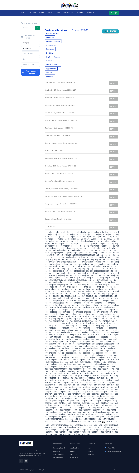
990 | (102, 353)
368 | (79, 273)
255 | (63, 260)
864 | (81, 337)
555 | (116, 296)
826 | (71, 332)
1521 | (109, 430)
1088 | (51, 369)
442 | (88, 282)
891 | (50, 342)
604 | (96, 303)
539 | (50, 296)
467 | (47, 287)
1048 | (76, 362)
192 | (107, 250)
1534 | (93, 432)
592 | (46, 303)
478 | (94, 287)
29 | (49, 234)
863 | (77, 337)
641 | (101, 307)
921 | (102, 344)
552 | (104, 296)
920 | (98, 344)
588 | (105, 301)
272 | (58, 262)
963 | (59, 351)
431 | (115, 280)
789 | (63, 328)
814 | (96, 330)
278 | (83, 262)
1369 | (61, 408)
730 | (107, 319)
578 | (63, 301)
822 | (54, 332)
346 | (63, 271)
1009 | (115, 355)
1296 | (93, 396)
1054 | (104, 362)
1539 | (116, 432)
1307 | (71, 398)
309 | (63, 266)
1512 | (70, 430)
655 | (88, 310)
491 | (76, 289)
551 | (100, 296)
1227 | (70, 387)
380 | (55, 275)
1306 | (66, 398)
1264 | (93, 392)
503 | (54, 291)
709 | (98, 316)
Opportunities (51, 69)
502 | (50, 291)
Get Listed (32, 13)
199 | (62, 253)
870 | (107, 337)
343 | (50, 271)
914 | (74, 344)
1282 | (102, 394)
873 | (46, 339)
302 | (109, 264)
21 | (98, 232)
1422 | (87, 414)
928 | (56, 346)
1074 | (56, 367)
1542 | (55, 434)
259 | (79, 260)
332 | (79, 269)
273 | (63, 262)
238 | (68, 257)
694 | (106, 314)
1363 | (106, 405)
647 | (55, 310)
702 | (67, 316)
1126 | (68, 373)
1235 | (107, 387)
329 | (67, 269)
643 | (110, 307)
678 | (111, 312)
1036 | (93, 360)
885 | (97, 339)
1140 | (55, 376)
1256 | (55, 392)
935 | (85, 346)
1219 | (108, 385)
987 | (89, 353)
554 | (112, 296)
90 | (98, 239)
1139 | (51, 376)
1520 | (104, 430)
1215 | (91, 385)
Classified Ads (68, 13)
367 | (75, 273)
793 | (80, 328)
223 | (82, 255)
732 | (115, 319)
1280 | (93, 394)
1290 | (65, 396)
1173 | (51, 380)
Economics (50, 49)
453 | (63, 285)
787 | (55, 328)
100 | (57, 241)
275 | (71, 262)
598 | (71, 303)
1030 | (65, 360)
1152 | (107, 376)
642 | (105, 307)
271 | (54, 262)
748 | (109, 321)
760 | (85, 323)
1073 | (51, 367)
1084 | (104, 367)
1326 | (82, 401)
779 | (93, 326)
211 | (110, 253)
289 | (55, 264)
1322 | (64, 401)
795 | (89, 328)
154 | (110, 246)
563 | (75, 298)
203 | (78, 253)
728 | (99, 319)
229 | (106, 255)
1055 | (109, 362)
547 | (83, 296)
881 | (81, 339)
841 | (59, 335)
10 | (66, 232)
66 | (94, 237)
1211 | (74, 385)
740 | (76, 321)
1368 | (56, 408)
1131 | (90, 373)
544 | (71, 296)
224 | (86, 255)
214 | (47, 255)
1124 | (60, 373)
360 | (46, 273)
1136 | (111, 373)
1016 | (72, 357)
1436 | (79, 417)
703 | (72, 316)
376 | (112, 273)
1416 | (60, 414)
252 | (51, 260)
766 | (110, 323)
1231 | (89, 387)
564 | (79, 298)
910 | (59, 344)
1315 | (106, 398)
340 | (111, 269)
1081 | (90, 367)
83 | (75, 239)
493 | (85, 289)
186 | (84, 250)
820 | (46, 332)
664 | (51, 312)
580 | (71, 301)
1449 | (67, 419)
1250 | (103, 389)
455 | (71, 285)
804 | (55, 330)
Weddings (50, 76)
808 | (72, 330)
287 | (46, 264)
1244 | (74, 389)
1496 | (70, 427)
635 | (76, 307)
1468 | (85, 421)
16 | (83, 232)
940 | (106, 346)
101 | (61, 241)
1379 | (107, 408)
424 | (86, 280)
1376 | (93, 408)
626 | (114, 305)
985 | (80, 353)
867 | (94, 337)
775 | (76, 326)
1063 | (75, 364)
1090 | (61, 369)
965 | (67, 351)
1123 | (55, 373)
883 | (89, 339)
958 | (110, 348)
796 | (93, 328)
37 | (74, 234)
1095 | (85, 369)
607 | (109, 303)
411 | (109, 278)
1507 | (47, 430)
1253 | (116, 389)
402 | (71, 278)
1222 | (47, 387)
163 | (70, 248)
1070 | (109, 364)
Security (49, 72)
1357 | (78, 405)
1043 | (52, 362)
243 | (88, 257)
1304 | (57, 398)
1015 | (68, 357)
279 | (88, 262)
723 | (78, 319)
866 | (89, 337)
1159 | (63, 378)
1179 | (77, 380)
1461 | (51, 421)
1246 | (83, 389)
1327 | (87, 401)
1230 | (84, 387)
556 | (46, 298)
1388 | (76, 410)
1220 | (113, 385)
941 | (110, 346)
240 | (76, 257)
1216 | (95, 385)
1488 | (105, 425)
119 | (53, 244)
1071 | (114, 364)
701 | (63, 316)
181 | (65, 250)
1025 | (113, 357)
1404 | (79, 412)
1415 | (56, 414)
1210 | (70, 385)
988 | (93, 353)
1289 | (61, 396)
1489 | (110, 425)
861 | (68, 337)
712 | (109, 316)
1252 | (111, 389)
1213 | (82, 385)
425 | (90, 280)
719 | (62, 319)
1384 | (57, 410)
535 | (107, 294)
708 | (93, 316)
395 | (117, 275)
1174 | (55, 380)
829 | (84, 332)
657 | (97, 310)
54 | (55, 237)
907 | (47, 344)
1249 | (98, 389)
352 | (88, 271)
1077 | (70, 367)
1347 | (107, 403)
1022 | (99, 357)
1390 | (85, 410)
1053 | (100, 362)
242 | (84, 257)
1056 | (114, 362)
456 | (75, 285)
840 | (55, 335)
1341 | (79, 403)
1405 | (84, 412)
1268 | (112, 392)
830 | (88, 332)
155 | (114, 246)
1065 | (84, 364)
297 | (88, 264)
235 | (55, 257)
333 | (83, 269)
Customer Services (53, 41)
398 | (55, 278)
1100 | (109, 369)
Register (90, 451)
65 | (90, 237)
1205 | (47, 385)
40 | (84, 234)
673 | (90, 312)
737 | (63, 321)
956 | (101, 348)
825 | (67, 332)
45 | (100, 234)
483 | (115, 287)
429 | (107, 280)
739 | (71, 321)
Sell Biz (42, 13)
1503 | (103, 427)
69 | (104, 237)
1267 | (107, 392)
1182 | (90, 380)
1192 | (59, 383)
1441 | (103, 417)
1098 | (99, 369)
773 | (67, 326)
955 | (97, 348)
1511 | (66, 430)
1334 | (47, 403)
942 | (114, 346)
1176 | (64, 380)
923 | (110, 344)
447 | (109, 282)
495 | (93, 289)
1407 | (94, 412)
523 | (58, 294)
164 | (73, 248)
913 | (70, 344)
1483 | (81, 425)
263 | (96, 260)
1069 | (104, 364)
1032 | (74, 360)
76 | (52, 239)
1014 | (63, 357)
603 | (92, 303)
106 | (80, 241)
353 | (92, 271)
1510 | (62, 430)
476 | (85, 287)
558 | (54, 298)
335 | (91, 269)
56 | (61, 237)
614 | (65, 305)
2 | (47, 232)
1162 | (76, 378)
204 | (82, 253)
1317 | (115, 398)
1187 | (112, 380)
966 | (72, 351)
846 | (80, 335)
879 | (72, 339)
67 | (97, 237)
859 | (60, 337)
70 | (107, 237)
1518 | (95, 430)
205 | (86, 253)
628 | (47, 307)
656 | (92, 310)
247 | (105, 257)
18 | (89, 232)
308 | (59, 266)
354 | (96, 271)
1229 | (80, 387)
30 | (52, 234)
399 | (59, 278)
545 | (75, 296)
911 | (63, 344)
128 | (86, 244)
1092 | (70, 369)
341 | (115, 269)
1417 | (65, 414)
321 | (108, 266)
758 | (76, 323)
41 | (87, 234)
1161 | (72, 378)
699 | (55, 316)
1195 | (72, 383)
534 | (103, 294)
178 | (54, 250)
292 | (67, 264)
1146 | (81, 376)
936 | (89, 346)
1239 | (51, 389)
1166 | (94, 378)
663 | (47, 312)
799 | (106, 328)
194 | (115, 250)
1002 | (81, 355)
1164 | (85, 378)
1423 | (92, 414)
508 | (75, 291)
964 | (63, 351)
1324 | (73, 401)
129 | (90, 244)
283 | (104, 262)
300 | (100, 264)
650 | (68, 310)
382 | (63, 275)
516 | (105, 291)
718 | (58, 319)
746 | (100, 321)
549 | (92, 296)
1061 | (65, 364)
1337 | (60, 403)
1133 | (98, 373)
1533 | (89, 432)
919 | (94, 344)
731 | (111, 319)
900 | (89, 342)
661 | (114, 310)
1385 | (61, 410)
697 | (47, 316)
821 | (50, 332)
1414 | (52, 414)
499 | (110, 289)
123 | (67, 244)
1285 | (116, 394)
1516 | (87, 430)
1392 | (94, 410)
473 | (73, 287)
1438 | (88, 417)
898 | (80, 342)
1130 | (86, 373)
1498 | (80, 427)
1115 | (97, 371)
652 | (76, 310)
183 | (73, 250)
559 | (59, 298)
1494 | (60, 427)
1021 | (95, 357)
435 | (59, 282)
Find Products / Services (31, 72)
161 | (62, 248)
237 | (63, 257)
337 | (99, 269)
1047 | (71, 362)
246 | (100, 257)
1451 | (76, 419)
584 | (88, 301)
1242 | (65, 389)
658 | (101, 310)
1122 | (51, 373)
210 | (107, 253)
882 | (85, 339)
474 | (77, 287)
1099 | (104, 369)
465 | (113, 285)
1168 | (103, 378)
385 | (75, 275)
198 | (58, 253)
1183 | (94, 380)
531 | (91, 294)
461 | (96, 285)
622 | (97, 305)
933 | (76, 346)
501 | (46, 291)
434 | (54, 282)
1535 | (98, 432)
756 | (68, 323)
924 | (114, 344)
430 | (111, 280)
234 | (51, 257)
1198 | (86, 383)
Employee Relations (53, 57)
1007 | (106, 355)
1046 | (66, 362)
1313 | (98, 398)
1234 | (102, 387)
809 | (76, 330)
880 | (76, 339)
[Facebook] (21, 461)
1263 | (88, 392)
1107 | (65, 371)
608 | (114, 303)
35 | (68, 234)
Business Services (52, 33)
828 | (79, 332)
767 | (114, 323)
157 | (47, 248)
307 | (55, 266)
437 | (67, 282)
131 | (97, 244)
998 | (63, 355)
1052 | (95, 362)
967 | (76, 351)
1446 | (52, 419)
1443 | (112, 417)
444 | (96, 282)
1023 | (104, 357)
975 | (110, 351)
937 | (93, 346)
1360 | (92, 405)
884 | (93, 339)
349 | (76, 271)
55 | (58, 237)
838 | (46, 335)
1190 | (51, 383)
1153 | (111, 376)
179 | (58, 250)
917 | (86, 344)
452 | (59, 285)
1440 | (98, 417)
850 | (97, 335)
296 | (84, 264)
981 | (63, 353)
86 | (85, 239)
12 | (71, 232)
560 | (63, 298)
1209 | (65, 385)
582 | (79, 301)
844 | (71, 335)
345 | (59, 271)
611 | (54, 305)
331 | (75, 269)
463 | (105, 285)
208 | (99, 253)
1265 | (97, 392)
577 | (59, 301)
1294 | (84, 396)
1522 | (113, 430)
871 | (111, 337)
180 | (62, 250)
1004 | (91, 355)
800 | (110, 328)
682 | (54, 314)
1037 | (98, 360)
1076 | (65, 367)
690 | (89, 314)
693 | (101, 314)
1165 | (89, 378)
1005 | (96, 355)
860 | (64, 337)
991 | (106, 353)
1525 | (52, 432)
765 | (106, 323)
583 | (84, 301)
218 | (62, 255)
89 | (95, 239)
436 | (63, 282)
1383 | (52, 410)
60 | (74, 237)
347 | (67, 271)
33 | (61, 234)
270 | (50, 262)
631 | (60, 307)
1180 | (81, 380)
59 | (71, 237)
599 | (76, 303)
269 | (46, 262)
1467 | (80, 421)
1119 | (114, 371)
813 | (92, 330)
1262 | (83, 392)
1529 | (70, 432)
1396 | (113, 410)
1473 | (108, 421)
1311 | (89, 398)
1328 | (91, 401)
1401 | (65, 412)
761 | (89, 323)
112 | (101, 241)
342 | (46, 271)
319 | (101, 266)
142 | (65, 246)
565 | (83, 298)
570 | (104, 298)
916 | (82, 344)
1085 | (109, 367)
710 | (102, 316)
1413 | (47, 414)
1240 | (56, 389)
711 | (105, 316)
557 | (50, 298)
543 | (67, 296)
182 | (69, 250)
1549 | (88, 434)
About (110, 470)
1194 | (68, 383)
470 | (60, 287)
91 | (101, 239)
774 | (72, 326)
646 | (50, 310)
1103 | (47, 371)
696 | (114, 314)
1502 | (99, 427)
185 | (81, 250)
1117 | (105, 371)
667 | (64, 312)
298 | (92, 264)
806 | (63, 330)
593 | (50, 303)
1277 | (79, 394)
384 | (71, 275)
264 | (100, 260)
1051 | (91, 362)
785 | (46, 328)
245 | (96, 257)
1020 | (90, 357)
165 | (77, 248)
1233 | (98, 387)
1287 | (51, 396)
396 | (46, 278)
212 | (114, 253)
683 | (59, 314)
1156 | (50, 378)
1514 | (78, 430)
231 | (114, 255)
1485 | (91, 425)
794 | (85, 328)
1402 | (70, 412)
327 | (58, 269)
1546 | (74, 434)
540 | (54, 296)
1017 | (77, 357)
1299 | (108, 396)
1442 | (107, 417)
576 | (54, 301)
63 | (84, 237)
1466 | (75, 421)
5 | (54, 232)
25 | (110, 232)
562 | (71, 298)
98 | (50, 241)
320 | (105, 266)
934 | (80, 346)
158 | (51, 248)
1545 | (69, 434)
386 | (79, 275)
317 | (93, 266)
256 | (67, 260)
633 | (68, 307)
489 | (68, 289)
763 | (97, 323)
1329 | (96, 401)
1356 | (73, 405)
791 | (72, 328)
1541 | (51, 434)
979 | (55, 353)
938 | (97, 346)
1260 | (74, 392)
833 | (100, 332)
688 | (80, 314)
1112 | (86, 371)
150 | (96, 246)
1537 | (107, 432)
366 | (71, 273)
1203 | (108, 383)
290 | (59, 264)
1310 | (85, 398)
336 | (95, 269)
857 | (51, 337)
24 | (107, 232)
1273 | (60, 394)
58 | (68, 237)
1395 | (108, 410)
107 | (84, 241)
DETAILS (113, 83)
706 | (85, 316)
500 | (115, 289)
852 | (105, 335)
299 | (96, 264)
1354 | (64, 405)
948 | (68, 348)
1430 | (51, 417)
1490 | (115, 425)
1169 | (107, 378)
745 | (96, 321)
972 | (97, 351)
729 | (103, 319)
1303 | (52, 398)
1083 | (99, 367)
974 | (106, 351)
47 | (107, 234)
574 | (46, 301)
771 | (59, 326)
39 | (81, 234)
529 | (83, 294)
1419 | (74, 414)
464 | (109, 285)
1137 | (115, 373)
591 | (117, 301)
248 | (109, 257)
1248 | (93, 389)
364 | (62, 273)
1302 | (47, 398)
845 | (76, 335)
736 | (59, 321)
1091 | (66, 369)
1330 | (101, 401)
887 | (106, 339)
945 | (55, 348)
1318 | (47, 401)
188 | (92, 250)
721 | (70, 319)
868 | (98, 337)
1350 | (47, 405)
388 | (88, 275)
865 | (85, 337)
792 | (76, 328)
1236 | (111, 387)
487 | (59, 289)
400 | (63, 278)
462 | (100, 285)
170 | (97, 248)
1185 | (103, 380)
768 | (47, 326)
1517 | (91, 430)
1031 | (70, 360)
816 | (103, 330)
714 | (117, 316)
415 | (50, 280)
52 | (48, 237)
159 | (55, 248)
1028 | (56, 360)
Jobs (58, 13)
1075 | (61, 367)
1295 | (89, 396)
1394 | (104, 410)
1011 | (51, 357)
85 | (82, 239)
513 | (94, 291)
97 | (47, 241)
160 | (58, 248)
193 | (111, 250)
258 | (75, 260)
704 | (76, 316)
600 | (80, 303)
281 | (96, 262)
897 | (76, 342)
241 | (80, 257)
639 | (93, 307)
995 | (51, 355)
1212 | (78, 385)
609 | (47, 305)
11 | (69, 232)
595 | (59, 303)
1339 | (69, 403)
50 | (117, 234)
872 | (115, 337)
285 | (112, 262)
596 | (63, 303)
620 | (89, 305)
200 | (66, 253)
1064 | (79, 364)
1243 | (69, 389)
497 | (102, 289)
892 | (54, 342)
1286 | (47, 396)
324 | (46, 269)
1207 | (56, 385)
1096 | (89, 369)
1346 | (102, 403)
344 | (54, 271)
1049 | (81, 362)
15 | (80, 232)
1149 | (94, 376)
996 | (55, 355)
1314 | (102, 398)
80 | (66, 239)
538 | (46, 296)
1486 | (95, 425)
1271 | (51, 394)
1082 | (94, 367)
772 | (63, 326)
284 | (108, 262)
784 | (114, 326)
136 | (116, 244)
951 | (80, 348)
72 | (113, 237)
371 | (92, 273)
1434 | (69, 417)
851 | (101, 335)
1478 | (57, 425)
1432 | (60, 417)
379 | (50, 275)
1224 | (56, 387)
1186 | (107, 380)
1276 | (74, 394)
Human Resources (52, 65)
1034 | (84, 360)
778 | (89, 326)
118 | (49, 244)
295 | (79, 264)
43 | (93, 234)
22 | (101, 232)
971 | (93, 351)
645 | (46, 310)
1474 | (113, 421)
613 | (62, 305)
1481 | (72, 425)
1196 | (77, 383)
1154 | (115, 376)
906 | (114, 342)
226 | (94, 255)
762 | (93, 323)
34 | (64, 234)
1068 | (99, 364)
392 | (104, 275)
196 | (50, 253)
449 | (47, 285)
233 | (47, 257)
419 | (66, 280)
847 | (84, 335)
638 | (89, 307)
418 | (62, 280)
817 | (107, 330)
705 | (80, 316)
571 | (108, 298)
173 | (108, 248)
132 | (101, 244)
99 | (53, 241)
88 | (92, 239)
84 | (78, 239)
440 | (80, 282)
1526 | (56, 432)
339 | (107, 269)
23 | (104, 232)
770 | (55, 326)
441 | (84, 282)
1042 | (47, 362)
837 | (117, 332)
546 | (79, 296)
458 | (84, 285)
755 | (63, 323)
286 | (117, 262)
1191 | (55, 383)
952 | (84, 348)
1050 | (86, 362)
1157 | (55, 378)
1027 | (51, 360)
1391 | (90, 410)
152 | (103, 246)
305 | (46, 266)
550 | (96, 296)
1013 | (59, 357)
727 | (95, 319)
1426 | (106, 414)
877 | (63, 339)
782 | (106, 326)
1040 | (112, 360)
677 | (107, 312)
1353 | (60, 405)
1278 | (84, 394)
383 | (67, 275)
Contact (116, 470)
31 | (55, 234)
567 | (92, 298)
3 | (49, 232)
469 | (56, 287)
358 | (112, 271)
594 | (54, 303)
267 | (112, 260)
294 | (75, 264)
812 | (88, 330)
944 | (50, 348)
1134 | (102, 373)
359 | (116, 271)
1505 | (113, 427)
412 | (113, 278)
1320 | (55, 401)
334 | (87, 269)
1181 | (86, 380)
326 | (54, 269)
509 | (79, 291)
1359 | (87, 405)
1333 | (114, 401)
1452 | (81, 419)
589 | (109, 301)
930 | (64, 346)
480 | (103, 287)
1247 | (88, 389)
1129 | (81, 373)
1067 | (94, 364)
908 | (51, 344)
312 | (74, 266)
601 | (84, 303)
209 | (103, 253)
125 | (75, 244)
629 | (51, 307)
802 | (46, 330)
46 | (103, 234)
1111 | (82, 371)
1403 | (75, 412)
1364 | (111, 405)
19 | (92, 232)
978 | (51, 353)
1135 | (107, 373)
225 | (90, 255)
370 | (88, 273)
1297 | (98, 396)
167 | (85, 248)
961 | (50, 351)
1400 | (61, 412)
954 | (93, 348)
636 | (80, 307)
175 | (115, 248)
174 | (112, 248)
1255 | (51, 392)
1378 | (103, 408)
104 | (72, 241)
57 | (64, 237)
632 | (64, 307)
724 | (82, 319)
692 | (97, 314)
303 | (113, 264)
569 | (100, 298)
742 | (84, 321)
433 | (50, 282)
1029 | (61, 360)
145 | (76, 246)
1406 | (89, 412)
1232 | (93, 387)
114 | (108, 241)
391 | (100, 275)
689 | (85, 314)
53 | (51, 237)
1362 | (101, 405)
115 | (112, 241)
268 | (117, 260)
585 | (92, 301)
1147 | (85, 376)
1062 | (70, 364)
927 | (51, 346)
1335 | (51, 403)
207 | (95, 253)
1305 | (61, 398)
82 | (72, 239)
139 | (54, 246)
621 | (93, 305)
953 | (89, 348)
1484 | (86, 425)
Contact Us (90, 13)
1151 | (103, 376)
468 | (52, 287)
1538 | (112, 432)
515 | (102, 291)
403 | (76, 278)
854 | (114, 335)
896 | (72, 342)
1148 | (90, 376)
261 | (88, 260)
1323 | (68, 401)
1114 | (94, 371)
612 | (58, 305)
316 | (89, 266)
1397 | (47, 412)
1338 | (65, 403)
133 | (104, 244)
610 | (50, 305)
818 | (111, 330)
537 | (115, 294)
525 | (66, 294)
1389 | (80, 410)
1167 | (98, 378)
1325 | (78, 401)
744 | (92, 321)
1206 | (51, 385)
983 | (72, 353)
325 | (50, 269)
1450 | (72, 419)
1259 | (69, 392)
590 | (113, 301)
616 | (73, 305)
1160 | (68, 378)
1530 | (75, 432)
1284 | (112, 394)
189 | (96, 250)
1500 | (89, 427)
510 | (83, 291)
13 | (74, 232)
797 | (97, 328)
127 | (82, 244)
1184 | (99, 380)
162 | (66, 248)
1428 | (116, 414)
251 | (47, 260)
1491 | (47, 427)
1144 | (72, 376)
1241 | (60, 389)
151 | (99, 246)
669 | (73, 312)
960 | (47, 351)
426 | (94, 280)
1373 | (79, 408)
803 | (50, 330)
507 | (71, 291)
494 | (89, 289)
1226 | (66, 387)
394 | (113, 275)
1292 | (74, 396)
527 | (74, 294)
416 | (54, 280)
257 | (71, 260)
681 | (50, 314)
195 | (46, 253)
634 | (72, 307)
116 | (115, 241)
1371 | (70, 408)
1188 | (116, 380)
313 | (78, 266)
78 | (59, 239)
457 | (79, 285)
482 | (111, 287)
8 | (61, 232)
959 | (114, 348)
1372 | (74, 408)
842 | (63, 335)
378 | (46, 275)
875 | (55, 339)
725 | (86, 319)
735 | (55, 321)
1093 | (75, 369)
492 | (80, 289)
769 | (51, 326)
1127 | (72, 373)
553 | (108, 296)
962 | (54, 351)
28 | (46, 234)
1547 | (79, 434)
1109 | (74, 371)
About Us (80, 13)
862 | (72, 337)
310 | (67, 266)
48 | (110, 234)
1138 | (47, 376)
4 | (52, 232)
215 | (51, 255)
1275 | (69, 394)
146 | (80, 246)
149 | (92, 246)
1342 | (83, 403)
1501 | (94, 427)
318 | (97, 266)
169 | (93, 248)
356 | (104, 271)
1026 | (47, 360)
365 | (67, 273)
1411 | (113, 412)
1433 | (65, 417)
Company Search (59, 448)
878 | (68, 339)
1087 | (47, 369)
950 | (76, 348)
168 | (89, 248)
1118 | (110, 371)
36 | (71, 234)
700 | (59, 316)
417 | (58, 280)
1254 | (47, 392)
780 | (97, 326)
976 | (114, 351)
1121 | (47, 373)
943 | (46, 348)
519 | (117, 291)
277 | (79, 262)
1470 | (94, 421)
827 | (75, 332)
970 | (89, 351)
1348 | (112, 403)
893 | (59, 342)
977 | (47, 353)
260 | (84, 260)
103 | (68, 241)
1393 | (99, 410)
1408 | (99, 412)
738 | (67, 321)
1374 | (84, 408)
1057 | (47, 364)
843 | (67, 335)
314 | (82, 266)
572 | (112, 298)
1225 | (61, 387)
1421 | (83, 414)
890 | (47, 342)
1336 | (55, 403)
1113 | (90, 371)
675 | (98, 312)
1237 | (116, 387)
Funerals (49, 61)
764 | (101, 323)
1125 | (64, 373)
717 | (54, 319)
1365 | (115, 405)
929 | (60, 346)
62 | (80, 237)
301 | (105, 264)
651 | (72, 310)
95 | (115, 239)
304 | (117, 264)
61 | (77, 237)
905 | (110, 342)
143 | (69, 246)
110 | (95, 241)
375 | (108, 273)
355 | (100, 271)
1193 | (63, 383)
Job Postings (74, 448)
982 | (67, 353)
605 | (101, 303)
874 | (50, 339)
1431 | (56, 417)
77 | (55, 239)
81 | (69, 239)
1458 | (109, 419)
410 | (106, 278)
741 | (80, 321)
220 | (70, 255)
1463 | (60, 421)
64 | (87, 237)
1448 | (62, 419)
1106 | (60, 371)
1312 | (93, 398)
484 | (47, 289)
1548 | (84, 434)
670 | (77, 312)
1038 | (103, 360)
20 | (95, 232)
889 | (115, 339)
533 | (99, 294)
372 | (96, 273)
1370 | (65, 408)
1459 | (114, 419)
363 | (58, 273)
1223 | (52, 387)
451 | (55, 285)
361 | (50, 273)
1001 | (77, 355)
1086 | (113, 367)
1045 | (62, 362)
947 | (63, 348)
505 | (62, 291)
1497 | (75, 427)
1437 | (84, 417)
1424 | (97, 414)
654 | (84, 310)
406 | (88, 278)
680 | (47, 314)
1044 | (57, 362)
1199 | (90, 383)
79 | (62, 239)
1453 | (85, 419)
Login (115, 13)
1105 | (56, 371)
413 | (117, 278)
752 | (51, 323)
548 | (88, 296)
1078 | (75, 367)
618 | (81, 305)
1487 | (100, 425)
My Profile (91, 454)
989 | (98, 353)
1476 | (47, 425)
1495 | (65, 427)
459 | (88, 285)
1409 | (104, 412)
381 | (59, 275)
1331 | (105, 401)
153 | (106, 246)
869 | (102, 337)
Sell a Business (58, 454)
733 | (46, 321)
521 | (50, 294)
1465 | (70, 421)
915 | (78, 344)
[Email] (26, 461)
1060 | (61, 364)
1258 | (65, 392)
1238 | (47, 389)
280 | (92, 262)
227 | (98, 255)
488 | (63, 289)
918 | (90, 344)
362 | (54, 273)
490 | (72, 289)
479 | (98, 287)
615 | (69, 305)
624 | (105, 305)
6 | (56, 232)
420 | (70, 280)
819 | (115, 330)
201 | (70, 253)
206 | (90, 253)
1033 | (79, 360)
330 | (71, 269)
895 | (67, 342)
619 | (85, 305)
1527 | (61, 432)
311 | (70, 266)
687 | (76, 314)
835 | (108, 332)
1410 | (109, 412)
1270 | (47, 394)
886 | (102, 339)
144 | (72, 246)
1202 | (104, 383)
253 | (55, 260)
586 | (96, 301)
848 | (89, 335)
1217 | (100, 385)
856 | (47, 337)
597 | (67, 303)
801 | (115, 328)
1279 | (88, 394)
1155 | (46, 378)
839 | (50, 335)
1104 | (52, 371)
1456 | (99, 419)
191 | (104, 250)
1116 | (101, 371)
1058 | (51, 364)
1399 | (56, 412)
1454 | (90, 419)
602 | (88, 303)
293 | (71, 264)
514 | (98, 291)
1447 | (57, 419)
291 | (63, 264)
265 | (104, 260)
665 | (56, 312)
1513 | (74, 430)
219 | (66, 255)
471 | (64, 287)
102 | (64, 241)
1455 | (95, 419)
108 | (88, 241)
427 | (98, 280)
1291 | (70, 396)
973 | (101, 351)
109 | (92, 241)
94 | (111, 239)
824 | (62, 332)
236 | (59, 257)
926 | (47, 346)
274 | (67, 262)
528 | (78, 294)
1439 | (93, 417)
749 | (113, 321)
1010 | (47, 357)
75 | (49, 239)
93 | (108, 239)
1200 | (94, 383)
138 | (50, 246)
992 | (110, 353)
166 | (81, 248)
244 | (92, 257)
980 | (59, 353)
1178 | (72, 380)
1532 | (84, 432)
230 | (110, 255)
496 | (97, 289)
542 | (62, 296)
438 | (71, 282)
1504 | (108, 427)
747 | (105, 321)
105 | (76, 241)
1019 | (86, 357)
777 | (84, 326)
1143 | (68, 376)
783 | (110, 326)
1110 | (78, 371)
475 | (81, 287)
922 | (106, 344)
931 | (68, 346)
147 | (84, 246)
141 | (61, 246)
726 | (90, 319)
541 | (58, 296)
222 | (78, 255)
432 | (46, 282)
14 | (77, 232)
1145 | (76, 376)
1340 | (74, 403)
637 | (85, 307)
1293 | (79, 396)
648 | (59, 310)
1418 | (69, 414)
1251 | (107, 389)
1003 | (86, 355)
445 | (101, 282)
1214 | (87, 385)
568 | (96, 298)
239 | (72, 257)
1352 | (55, 405)
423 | (82, 280)
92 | (105, 239)
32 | (58, 234)
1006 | (101, 355)
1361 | (97, 405)
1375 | (88, 408)
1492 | (51, 427)
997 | (59, 355)
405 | (84, 278)
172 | (104, 248)
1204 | (113, 383)
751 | (47, 323)
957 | (105, 348)
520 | (46, 294)
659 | (105, 310)
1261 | (79, 392)
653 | (80, 310)
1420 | (78, 414)
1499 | (85, 427)
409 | (101, 278)
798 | (102, 328)
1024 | (108, 357)
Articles (50, 13)
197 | (54, 253)
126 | (78, 244)
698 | (51, 316)
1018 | (81, 357)
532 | (95, 294)
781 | (102, 326)
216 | (54, 255)
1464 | (65, 421)
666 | (60, 312)
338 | (103, 269)
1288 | (56, 396)
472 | (68, 287)
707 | (89, 316)
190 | (100, 250)
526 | (70, 294)
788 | (59, 328)
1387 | (71, 410)
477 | (90, 287)
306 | (50, 266)
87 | (88, 239)
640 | (97, 307)
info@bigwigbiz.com (114, 451)
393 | (108, 275)
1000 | (72, 355)
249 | (113, 257)
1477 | (52, 425)
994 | (47, 355)
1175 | (59, 380)
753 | (55, 323)
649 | (63, 310)
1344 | (93, 403)
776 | (80, 326)
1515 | (83, 430)
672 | (86, 312)
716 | (50, 319)
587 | (100, 301)
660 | (109, 310)
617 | (77, 305)
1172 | (47, 380)
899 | (85, 342)
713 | (113, 316)
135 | (112, 244)
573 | (116, 298)
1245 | (79, 389)
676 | (103, 312)
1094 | (80, 369)
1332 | (110, 401)
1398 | (51, 412)
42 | (90, 234)
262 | (92, 260)
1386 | (66, 410)
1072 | (47, 367)
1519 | (100, 430)
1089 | (56, 369)
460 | (92, 285)
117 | (46, 244)
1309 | (80, 398)
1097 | (94, 369)
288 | (50, 264)
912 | (66, 344)
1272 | (55, 394)
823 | (58, 332)
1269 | (116, 392)
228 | (102, 255)
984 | (76, 353)
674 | (94, 312)
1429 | (47, 417)
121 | (60, 244)
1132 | (94, 373)
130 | (94, 244)
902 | (97, 342)
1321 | (60, 401)
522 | (54, 294)
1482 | (76, 425)
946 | (59, 348)
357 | (108, 271)
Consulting (50, 37)
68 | (100, 237)
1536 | (102, 432)
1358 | (83, 405)
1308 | (76, 398)
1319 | (51, 401)
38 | (77, 234)
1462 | (56, 421)
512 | (90, 291)
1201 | (99, 383)
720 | (66, 319)
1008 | (110, 355)
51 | (46, 237)
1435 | (74, 417)
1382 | (47, 410)
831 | (92, 332)
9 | (64, 232)
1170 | (112, 378)
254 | (59, 260)
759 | (80, 323)
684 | (63, 314)
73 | (116, 237)
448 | (114, 282)
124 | (71, 244)
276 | (75, 262)
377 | (117, 273)
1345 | (97, 403)
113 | (105, 241)
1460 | (47, 421)
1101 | (113, 369)
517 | (109, 291)
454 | (67, 285)
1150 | (99, 376)
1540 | (47, 434)
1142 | (63, 376)
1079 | (80, 367)
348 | (71, 271)
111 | (98, 241)
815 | (99, 330)
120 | (56, 244)
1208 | (60, 385)
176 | (46, 250)
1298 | (103, 396)
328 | (63, 269)
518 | (113, 291)
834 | (104, 332)
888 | (110, 339)
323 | (116, 266)
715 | (46, 319)
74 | (46, 239)
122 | (63, 244)
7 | (59, 232)
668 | (69, 312)
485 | (51, 289)
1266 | (102, 392)
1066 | (89, 364)
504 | (58, 291)
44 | (97, 234)
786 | (50, 328)
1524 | (47, 432)
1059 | (56, 364)
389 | (92, 275)
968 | (80, 351)
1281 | (98, 394)
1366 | (47, 408)
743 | (88, 321)
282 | (100, 262)
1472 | (104, 422)
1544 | (65, 434)
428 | (103, 280)
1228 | (75, 387)
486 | (55, 289)
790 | (68, 328)
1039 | (108, 360)
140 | (58, 246)
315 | (85, 266)
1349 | (116, 403)
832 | (96, 332)
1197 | (81, 383)
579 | (67, 301)
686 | (72, 314)
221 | (74, 255)
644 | (114, 307)
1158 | (59, 378)
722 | (74, 319)
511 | (87, 291)
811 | (84, 330)
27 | (117, 232)
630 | (56, 307)
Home (23, 13)
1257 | (60, 392)
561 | (67, 298)
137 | (46, 246)
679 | (116, 312)
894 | (63, 342)
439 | (76, 282)
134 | (108, 244)
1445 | (47, 419)
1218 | (104, 385)
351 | (84, 271)
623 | (101, 305)
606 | (105, 303)
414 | (46, 280)
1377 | (98, 408)
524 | (62, 294)
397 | (50, 278)
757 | (72, 323)
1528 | (66, 432)
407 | (93, 278)
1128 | (77, 373)
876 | (59, 339)
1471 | (99, 421)
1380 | (112, 408)
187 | (88, 250)
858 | (56, 337)
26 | (114, 232)
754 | (59, 323)
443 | (92, 282)
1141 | (59, 376)
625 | (109, 305)
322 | (112, 266)
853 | (110, 335)
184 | (77, 250)
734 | (50, 321)
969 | (85, 351)
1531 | (80, 432)
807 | (68, 330)
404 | (80, 278)
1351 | (51, 405)
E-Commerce (51, 45)
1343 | (88, 403)
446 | (105, 282)
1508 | (52, 430)
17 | (86, 232)
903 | (101, 342)
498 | (106, 289)
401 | (67, 278)
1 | (45, 232)
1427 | (111, 414)
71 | (110, 237)
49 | (113, 234)
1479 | (62, 425)
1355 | (69, 405)
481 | (107, 287)
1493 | (55, 427)
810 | (81, 330)
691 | (93, 314)
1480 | (67, 425)
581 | (75, 301)
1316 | (110, 398)
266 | (108, 260)
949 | (72, 348)
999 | (68, 355)
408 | (97, 278)
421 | (74, 280)
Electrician (50, 53)
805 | (59, 330)
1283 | (107, 394)
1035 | (89, 360)
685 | (67, 314)
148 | (88, 246)
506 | (67, 291)
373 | (100, 273)
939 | (101, 346)
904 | (106, 342)
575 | (50, 301)
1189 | (47, 383)
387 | (84, 275)
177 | (50, 250)
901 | (93, 342)
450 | (51, 285)
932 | (72, 346)
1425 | (101, 414)
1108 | (69, 371)
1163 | (81, 378)
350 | (80, 271)
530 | (87, 294)
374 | (104, 273)
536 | (111, 294)
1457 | (104, 419)
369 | (84, 273)
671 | (82, 312)
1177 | (68, 380)
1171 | (116, 378)
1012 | (55, 357)
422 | (78, 280)
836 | (112, 332)
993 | (114, 353)
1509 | (57, 430)
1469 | (89, 421)
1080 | (85, 367)
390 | (96, 275)
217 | (58, 255)
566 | (87, 298)
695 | (110, 314)
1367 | (51, 408)
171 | (100, 248)
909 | (55, 344)
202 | (74, 253)
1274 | (65, 394)
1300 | (112, 396)
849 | (93, 335)
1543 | (60, 434)
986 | (85, 353)
